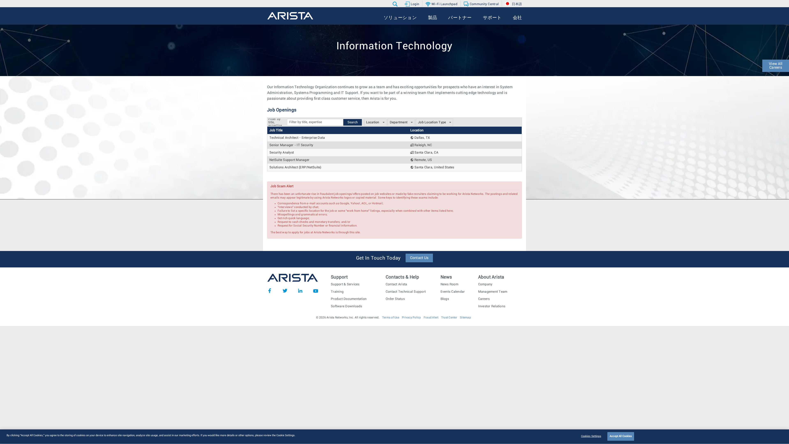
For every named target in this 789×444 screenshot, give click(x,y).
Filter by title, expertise (275, 122)
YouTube (315, 290)
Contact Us (419, 258)
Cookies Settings (591, 436)
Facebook (269, 290)
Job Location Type (432, 122)
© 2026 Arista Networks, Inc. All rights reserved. (347, 317)
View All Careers (775, 65)
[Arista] (290, 16)
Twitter (285, 290)
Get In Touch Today (378, 258)
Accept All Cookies (621, 436)
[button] (396, 4)
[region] (394, 436)
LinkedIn (300, 290)
